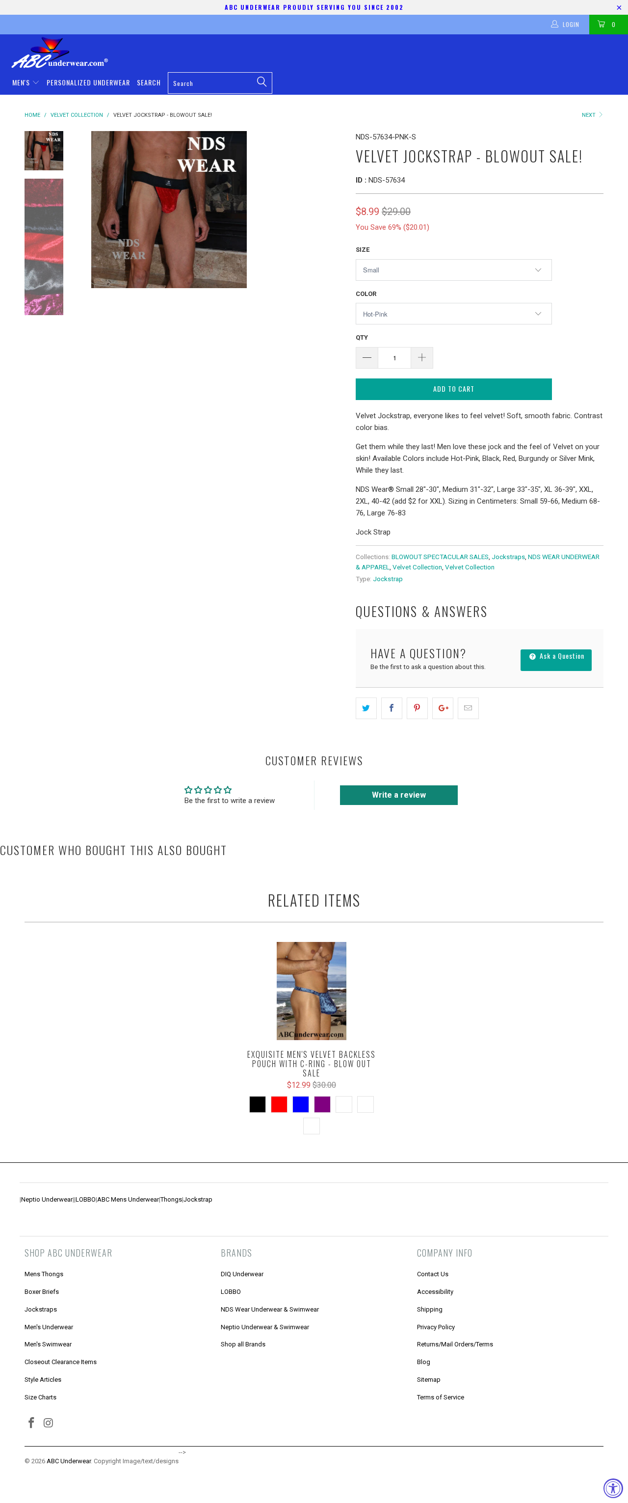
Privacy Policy (436, 1327)
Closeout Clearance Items (61, 1362)
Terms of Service (440, 1397)
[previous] (93, 209)
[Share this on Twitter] (366, 708)
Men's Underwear (49, 1327)
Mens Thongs (44, 1274)
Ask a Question (561, 655)
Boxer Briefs (42, 1291)
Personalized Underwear (88, 82)
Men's (22, 82)
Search (149, 82)
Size (362, 249)
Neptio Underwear (47, 1199)
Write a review (399, 795)
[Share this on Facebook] (391, 708)
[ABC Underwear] (319, 52)
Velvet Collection (417, 567)
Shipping (430, 1309)
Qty (362, 337)
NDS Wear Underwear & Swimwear (270, 1309)
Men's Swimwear (48, 1344)
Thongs (171, 1199)
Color (366, 293)
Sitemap (429, 1379)
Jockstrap (388, 579)
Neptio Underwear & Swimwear (265, 1327)
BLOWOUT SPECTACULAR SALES (440, 557)
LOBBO (86, 1199)
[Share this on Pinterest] (417, 708)
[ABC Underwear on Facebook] (32, 1423)
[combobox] (220, 83)
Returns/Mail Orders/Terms (455, 1344)
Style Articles (43, 1379)
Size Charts (40, 1397)
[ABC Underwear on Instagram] (49, 1423)
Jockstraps (508, 557)
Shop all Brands (243, 1344)
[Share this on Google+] (442, 708)
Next (589, 115)
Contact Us (432, 1274)
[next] (331, 209)
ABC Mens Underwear (128, 1199)
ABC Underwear (69, 1461)
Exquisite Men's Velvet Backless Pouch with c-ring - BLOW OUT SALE (311, 991)
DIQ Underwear (242, 1274)
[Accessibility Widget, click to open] (613, 1488)
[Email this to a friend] (468, 708)
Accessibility (435, 1291)
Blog (423, 1362)
